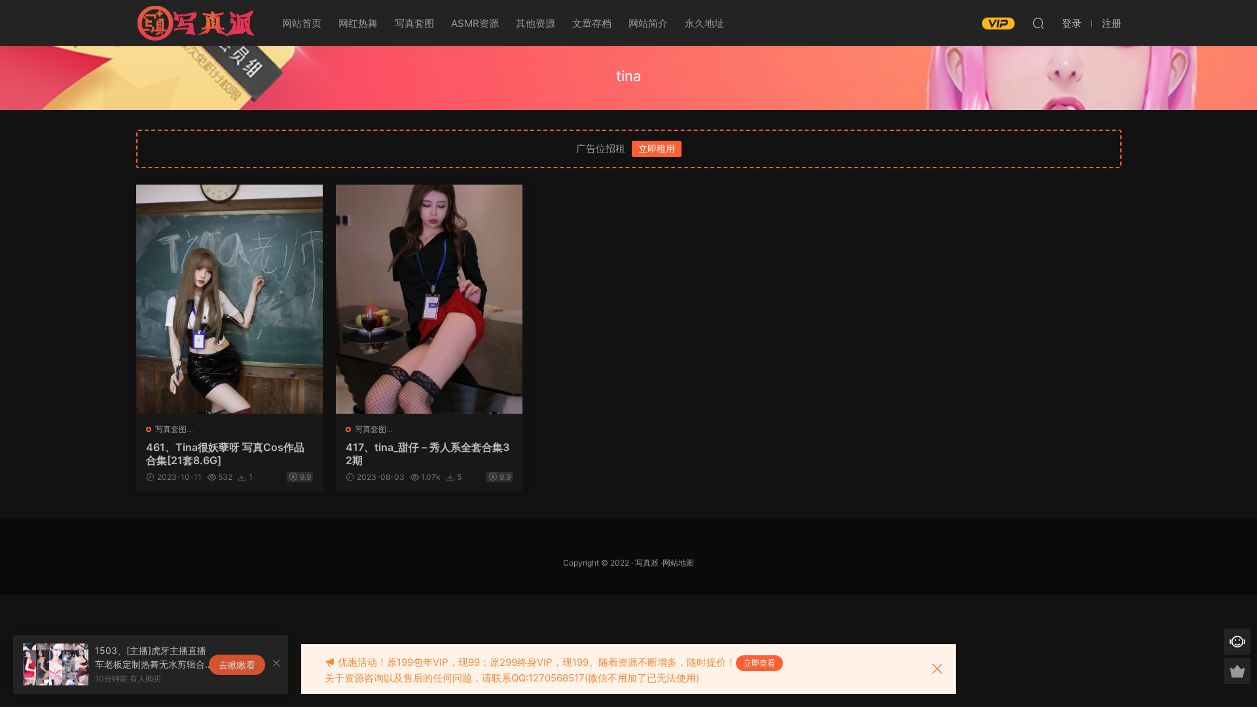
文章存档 (591, 23)
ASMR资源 (475, 23)
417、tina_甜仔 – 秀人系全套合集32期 (427, 454)
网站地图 (678, 563)
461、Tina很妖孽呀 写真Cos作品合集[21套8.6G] (225, 454)
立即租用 (656, 148)
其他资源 (535, 23)
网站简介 (648, 23)
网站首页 (301, 23)
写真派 (647, 563)
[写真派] (195, 23)
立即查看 (759, 663)
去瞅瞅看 (237, 664)
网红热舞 (358, 23)
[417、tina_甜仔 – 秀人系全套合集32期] (429, 299)
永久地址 (704, 23)
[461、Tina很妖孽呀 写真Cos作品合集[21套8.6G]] (229, 299)
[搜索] (1038, 23)
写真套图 (414, 23)
